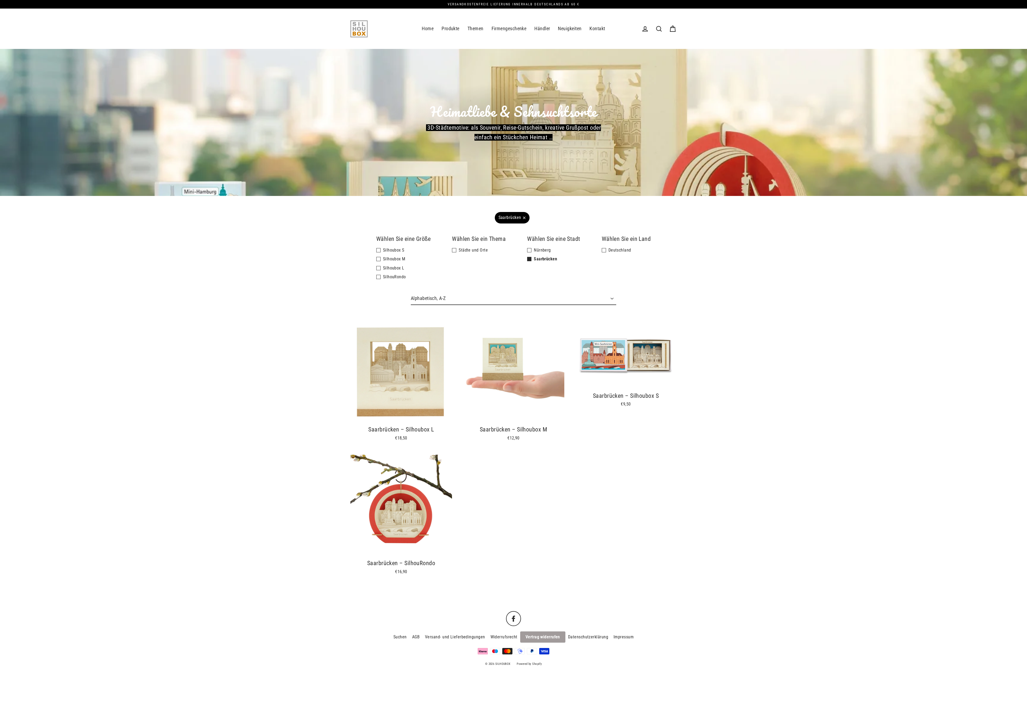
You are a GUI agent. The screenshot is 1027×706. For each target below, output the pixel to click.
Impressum (624, 636)
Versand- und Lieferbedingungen (455, 636)
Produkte (450, 28)
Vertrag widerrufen (543, 636)
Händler (542, 28)
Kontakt (597, 28)
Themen (475, 28)
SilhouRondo (394, 276)
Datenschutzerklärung (588, 636)
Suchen (400, 636)
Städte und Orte (473, 250)
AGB (416, 636)
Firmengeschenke (509, 28)
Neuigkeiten (569, 28)
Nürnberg (542, 250)
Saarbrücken (510, 217)
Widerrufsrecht (504, 636)
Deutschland (619, 250)
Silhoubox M (394, 258)
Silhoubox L (393, 268)
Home (428, 28)
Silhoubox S (393, 250)
